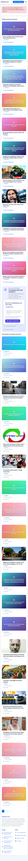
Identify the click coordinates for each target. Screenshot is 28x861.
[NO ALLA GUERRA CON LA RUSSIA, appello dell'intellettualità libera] (14, 33)
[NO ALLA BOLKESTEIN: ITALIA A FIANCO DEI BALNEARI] (14, 128)
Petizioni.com (5, 2)
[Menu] (25, 2)
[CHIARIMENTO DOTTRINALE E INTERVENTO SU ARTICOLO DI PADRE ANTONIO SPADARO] (14, 224)
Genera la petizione (14, 321)
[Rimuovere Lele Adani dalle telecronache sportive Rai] (14, 200)
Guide (3, 830)
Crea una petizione (18, 1)
